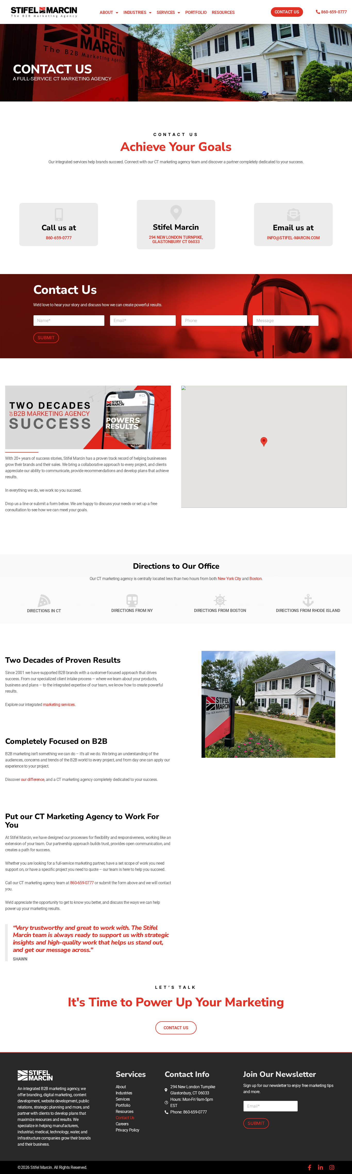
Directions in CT (44, 610)
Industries (134, 12)
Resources (223, 12)
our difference (32, 779)
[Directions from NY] (131, 600)
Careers (122, 1123)
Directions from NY (132, 610)
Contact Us (125, 1117)
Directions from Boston (220, 610)
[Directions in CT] (44, 600)
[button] (264, 442)
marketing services (59, 704)
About (106, 12)
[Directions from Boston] (220, 600)
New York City (229, 578)
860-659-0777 (82, 882)
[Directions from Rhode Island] (307, 600)
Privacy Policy (127, 1130)
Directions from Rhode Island (308, 610)
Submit (46, 337)
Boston (255, 578)
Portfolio (196, 12)
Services (166, 12)
